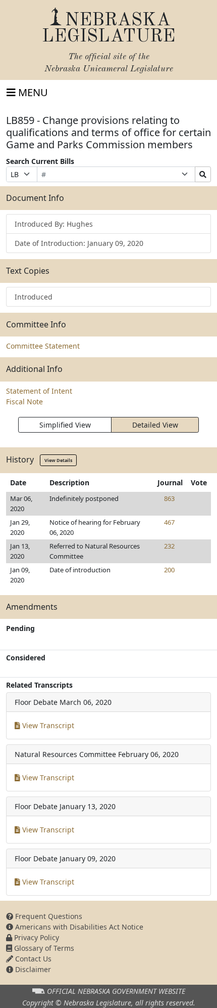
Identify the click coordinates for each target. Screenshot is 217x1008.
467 (169, 522)
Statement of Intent (39, 391)
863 (169, 498)
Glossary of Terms (43, 948)
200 (169, 569)
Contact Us (32, 958)
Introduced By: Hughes (54, 224)
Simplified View (65, 425)
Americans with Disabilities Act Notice (78, 927)
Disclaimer (32, 969)
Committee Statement (43, 346)
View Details (58, 460)
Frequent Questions (47, 916)
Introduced (33, 297)
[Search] (203, 174)
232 (169, 546)
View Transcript (47, 725)
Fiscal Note (24, 401)
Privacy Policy (35, 937)
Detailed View (155, 425)
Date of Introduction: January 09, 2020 (79, 243)
